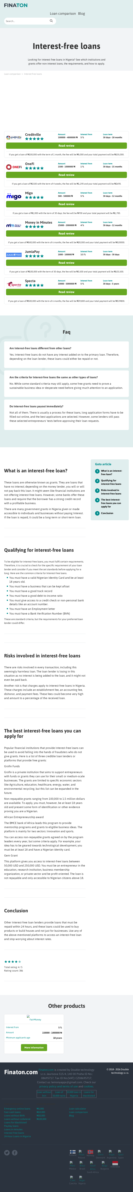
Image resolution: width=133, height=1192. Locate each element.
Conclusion (107, 513)
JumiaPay (32, 252)
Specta (30, 281)
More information (34, 1047)
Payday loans (11, 1126)
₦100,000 (41, 1119)
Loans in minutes (13, 1129)
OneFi (29, 164)
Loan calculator (77, 1108)
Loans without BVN (14, 1115)
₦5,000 (40, 1108)
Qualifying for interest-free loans (111, 482)
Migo (29, 193)
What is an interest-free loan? (111, 472)
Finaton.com (46, 1069)
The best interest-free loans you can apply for (111, 503)
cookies (88, 1086)
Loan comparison (63, 13)
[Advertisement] (66, 103)
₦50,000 (41, 1115)
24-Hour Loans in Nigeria (17, 1136)
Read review (66, 145)
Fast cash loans (12, 1112)
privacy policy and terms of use (58, 1086)
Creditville (33, 134)
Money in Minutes (38, 222)
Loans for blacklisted (15, 1122)
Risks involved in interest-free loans (111, 492)
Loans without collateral (17, 1119)
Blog (81, 13)
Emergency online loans (17, 1108)
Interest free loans (14, 1132)
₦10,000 (41, 1112)
